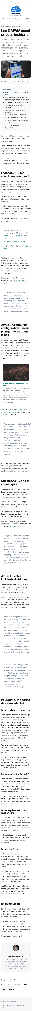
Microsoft (11, 989)
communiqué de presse (16, 526)
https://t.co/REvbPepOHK (14, 236)
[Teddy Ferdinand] (16, 11)
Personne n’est (16, 117)
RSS (27, 19)
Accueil (5, 19)
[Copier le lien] (27, 81)
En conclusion (9, 128)
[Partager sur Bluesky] (18, 81)
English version (20, 19)
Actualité (13, 980)
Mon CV (11, 19)
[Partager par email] (23, 81)
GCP (25, 984)
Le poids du (13, 125)
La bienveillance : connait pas (16, 114)
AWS (3, 989)
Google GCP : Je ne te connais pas (16, 102)
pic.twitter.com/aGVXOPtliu (14, 241)
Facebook (18, 984)
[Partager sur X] (10, 81)
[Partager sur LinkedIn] (14, 81)
